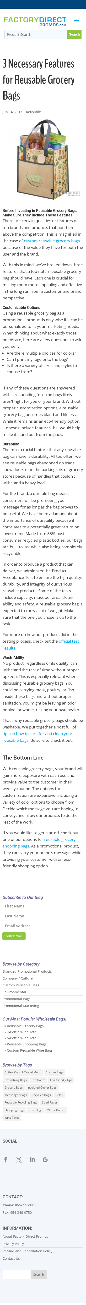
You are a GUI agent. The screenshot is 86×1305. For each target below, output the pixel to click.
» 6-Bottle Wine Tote (20, 1038)
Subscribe (14, 936)
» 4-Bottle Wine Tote (20, 1032)
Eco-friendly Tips (61, 1080)
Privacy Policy (13, 1243)
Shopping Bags (14, 1110)
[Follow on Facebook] (8, 1159)
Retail (59, 1095)
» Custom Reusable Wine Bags (28, 1050)
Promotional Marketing (21, 1005)
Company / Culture (18, 978)
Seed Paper (49, 1102)
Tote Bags (36, 1110)
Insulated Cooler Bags (42, 1087)
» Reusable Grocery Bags (24, 1026)
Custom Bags (54, 1072)
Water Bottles (56, 1110)
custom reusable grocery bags (52, 240)
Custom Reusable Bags (21, 985)
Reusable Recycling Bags (21, 1102)
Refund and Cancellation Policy (27, 1251)
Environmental (14, 992)
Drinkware (38, 1080)
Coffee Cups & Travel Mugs (23, 1072)
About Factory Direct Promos (25, 1236)
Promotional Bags (17, 999)
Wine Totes (12, 1118)
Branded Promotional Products (27, 971)
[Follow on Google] (48, 1159)
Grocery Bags (14, 1087)
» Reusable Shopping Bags (25, 1044)
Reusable (33, 112)
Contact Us (11, 1258)
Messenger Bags (16, 1095)
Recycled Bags (41, 1095)
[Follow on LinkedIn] (35, 1159)
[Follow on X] (21, 1159)
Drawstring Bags (16, 1080)
